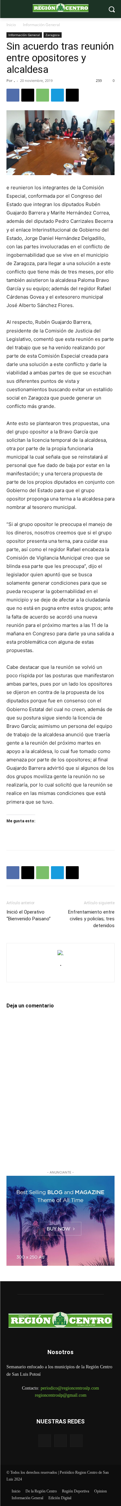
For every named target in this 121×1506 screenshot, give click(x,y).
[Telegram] (57, 95)
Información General (41, 24)
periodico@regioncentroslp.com (70, 1388)
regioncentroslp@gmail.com (60, 1395)
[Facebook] (12, 95)
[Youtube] (76, 1440)
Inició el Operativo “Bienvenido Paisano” (28, 915)
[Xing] (60, 973)
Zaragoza (52, 35)
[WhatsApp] (42, 95)
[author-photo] (60, 953)
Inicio (11, 24)
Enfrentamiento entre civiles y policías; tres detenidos (91, 918)
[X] (27, 95)
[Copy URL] (72, 95)
